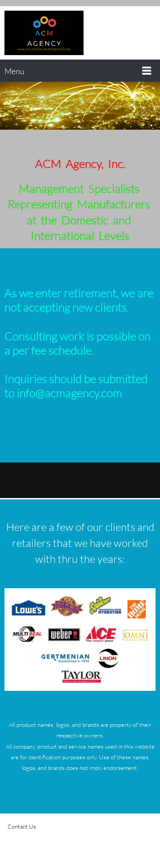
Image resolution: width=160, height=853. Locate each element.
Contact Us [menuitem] (22, 826)
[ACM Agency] (44, 33)
